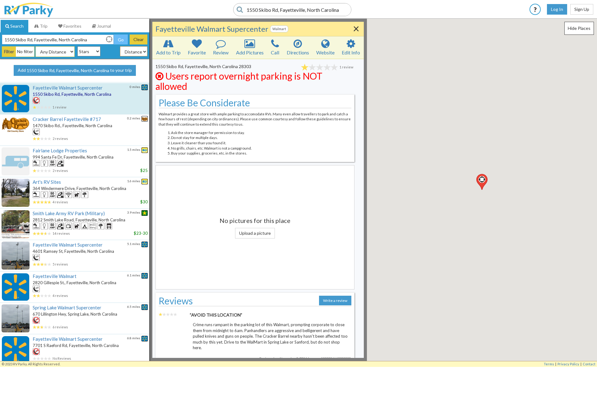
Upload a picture (255, 233)
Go (121, 39)
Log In (557, 9)
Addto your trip (75, 70)
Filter (9, 51)
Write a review (335, 300)
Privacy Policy (568, 364)
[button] (482, 182)
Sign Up (581, 9)
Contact (589, 364)
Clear (138, 39)
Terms (549, 364)
